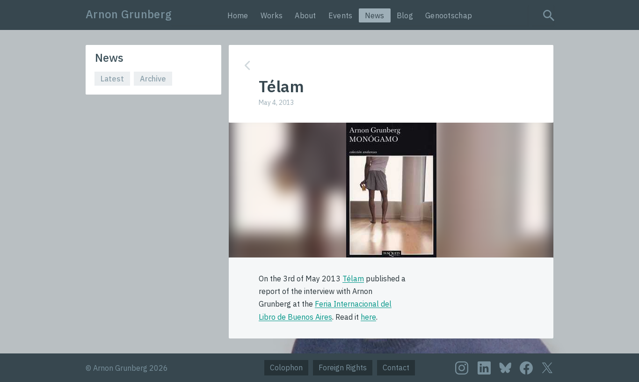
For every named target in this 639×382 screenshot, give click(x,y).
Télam (353, 278)
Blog (405, 15)
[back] (384, 65)
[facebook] (526, 367)
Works (272, 15)
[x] (547, 367)
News (375, 15)
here (368, 317)
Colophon (286, 367)
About (305, 15)
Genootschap (448, 15)
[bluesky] (505, 367)
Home (237, 15)
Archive (153, 78)
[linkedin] (484, 367)
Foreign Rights (343, 367)
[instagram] (461, 367)
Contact (396, 367)
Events (340, 15)
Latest (112, 78)
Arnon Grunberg (129, 14)
